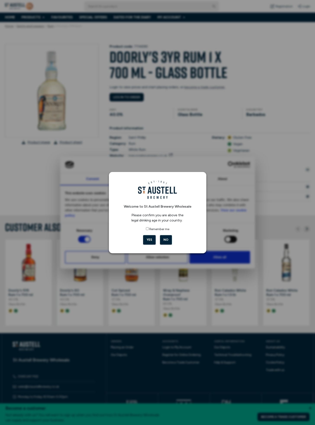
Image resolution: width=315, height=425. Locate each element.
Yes (149, 240)
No (165, 240)
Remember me (159, 229)
